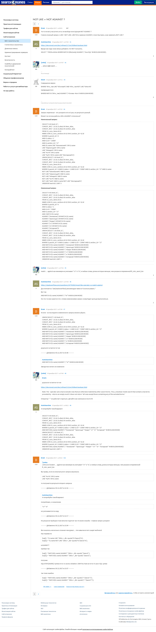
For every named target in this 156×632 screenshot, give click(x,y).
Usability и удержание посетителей (13, 65)
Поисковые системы (10, 20)
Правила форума (7, 617)
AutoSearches (46, 42)
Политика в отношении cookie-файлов (131, 611)
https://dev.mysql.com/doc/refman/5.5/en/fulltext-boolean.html (64, 387)
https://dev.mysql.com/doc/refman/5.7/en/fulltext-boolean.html (64, 45)
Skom (43, 80)
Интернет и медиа (85, 611)
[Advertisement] (78, 10)
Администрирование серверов (16, 52)
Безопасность (10, 60)
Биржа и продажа (10, 82)
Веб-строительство (12, 41)
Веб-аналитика (46, 614)
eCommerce (83, 614)
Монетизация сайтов (11, 32)
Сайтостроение (9, 37)
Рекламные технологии (48, 611)
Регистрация (149, 2)
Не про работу (8, 91)
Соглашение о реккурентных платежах (131, 614)
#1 (70, 42)
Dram (43, 28)
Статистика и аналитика (14, 45)
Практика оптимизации (12, 24)
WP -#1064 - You (47, 586)
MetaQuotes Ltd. (131, 622)
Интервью (44, 606)
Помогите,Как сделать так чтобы (75, 586)
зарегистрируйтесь (125, 593)
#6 (70, 282)
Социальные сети (85, 606)
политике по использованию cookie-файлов (97, 629)
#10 (65, 458)
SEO (42, 608)
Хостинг (8, 56)
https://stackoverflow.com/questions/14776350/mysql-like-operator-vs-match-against (72, 285)
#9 (70, 405)
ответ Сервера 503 (59, 586)
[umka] (43, 62)
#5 (65, 268)
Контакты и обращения (126, 616)
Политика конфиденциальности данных (132, 608)
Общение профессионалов (13, 78)
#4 (64, 109)
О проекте (122, 603)
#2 (65, 63)
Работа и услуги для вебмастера (15, 86)
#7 (64, 309)
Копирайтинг (10, 70)
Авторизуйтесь (110, 593)
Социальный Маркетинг (12, 74)
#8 (65, 373)
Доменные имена (11, 48)
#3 (64, 80)
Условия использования (126, 605)
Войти (138, 2)
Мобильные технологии (48, 603)
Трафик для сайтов (10, 28)
